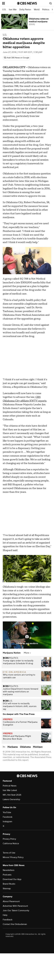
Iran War (13, 9)
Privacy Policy (9, 839)
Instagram (7, 821)
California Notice (11, 843)
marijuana (8, 74)
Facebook (7, 817)
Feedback (7, 920)
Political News (9, 786)
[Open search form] (50, 3)
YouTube (7, 812)
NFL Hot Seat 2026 (12, 795)
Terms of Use (9, 853)
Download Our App (12, 879)
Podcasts (7, 875)
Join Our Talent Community (16, 910)
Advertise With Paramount (15, 906)
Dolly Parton (25, 9)
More (27, 652)
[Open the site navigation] (9, 3)
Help (5, 915)
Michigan (38, 746)
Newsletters (8, 870)
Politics (45, 9)
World (36, 9)
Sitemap (7, 888)
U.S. (4, 9)
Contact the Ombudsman (15, 924)
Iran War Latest (10, 790)
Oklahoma (25, 746)
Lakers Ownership (11, 799)
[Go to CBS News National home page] (27, 3)
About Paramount (11, 901)
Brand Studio (9, 884)
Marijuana (12, 746)
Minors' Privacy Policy (13, 857)
